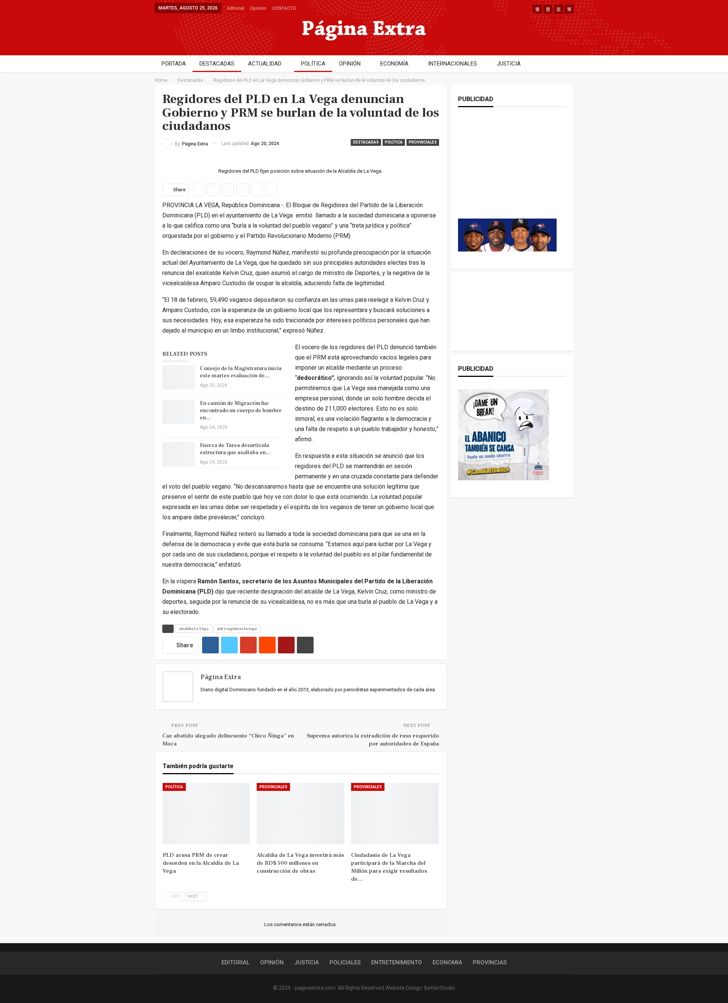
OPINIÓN (350, 63)
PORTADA (174, 63)
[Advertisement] (507, 170)
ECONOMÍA (394, 63)
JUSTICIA (509, 63)
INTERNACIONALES (452, 63)
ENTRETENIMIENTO (396, 962)
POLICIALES (345, 962)
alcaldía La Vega (194, 628)
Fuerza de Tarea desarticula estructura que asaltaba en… (235, 449)
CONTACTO (284, 8)
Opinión (258, 8)
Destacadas (366, 142)
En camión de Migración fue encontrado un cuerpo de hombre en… (241, 410)
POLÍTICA (313, 63)
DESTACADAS (216, 63)
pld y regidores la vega (237, 628)
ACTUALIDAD (264, 63)
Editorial (235, 8)
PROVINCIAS (490, 962)
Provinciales (423, 142)
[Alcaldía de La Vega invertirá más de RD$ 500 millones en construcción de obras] (300, 813)
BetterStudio (439, 988)
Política (394, 142)
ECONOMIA (447, 962)
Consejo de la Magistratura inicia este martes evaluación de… (241, 372)
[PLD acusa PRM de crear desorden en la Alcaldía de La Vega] (206, 813)
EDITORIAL (235, 962)
